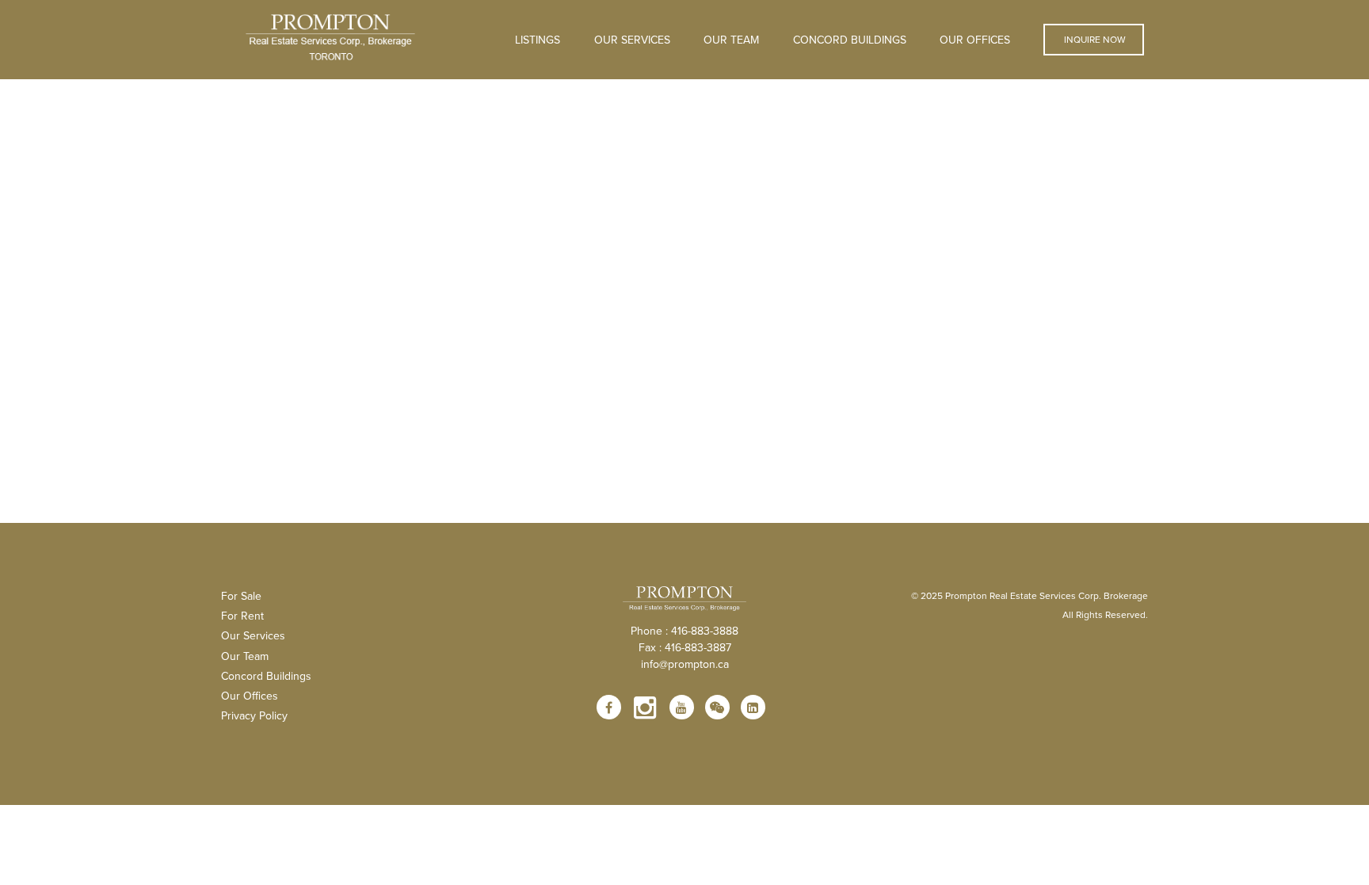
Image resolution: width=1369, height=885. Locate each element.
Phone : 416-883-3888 (684, 631)
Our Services (253, 635)
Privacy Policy (254, 715)
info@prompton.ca (685, 664)
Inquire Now (1094, 39)
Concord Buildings (849, 40)
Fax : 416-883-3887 (685, 647)
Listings (537, 40)
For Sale (241, 596)
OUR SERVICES (632, 40)
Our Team (731, 40)
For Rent (242, 616)
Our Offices (975, 40)
